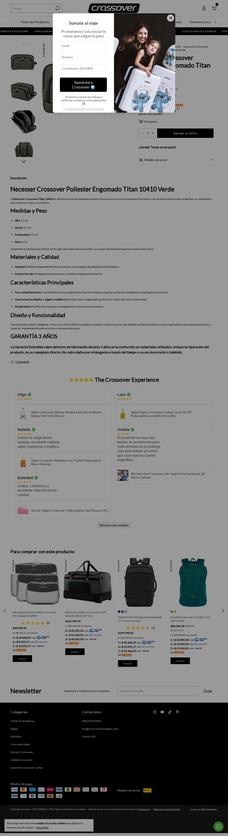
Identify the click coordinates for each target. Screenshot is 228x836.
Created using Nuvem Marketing (83, 109)
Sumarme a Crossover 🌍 (83, 84)
